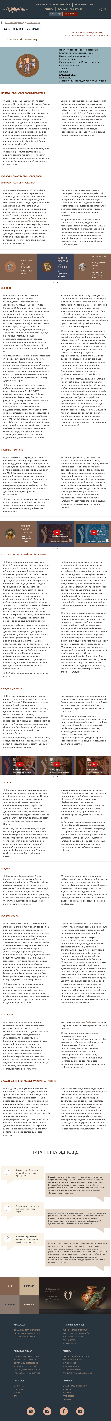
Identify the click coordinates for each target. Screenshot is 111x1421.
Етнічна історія (33, 23)
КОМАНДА (29, 1286)
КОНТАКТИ (10, 1305)
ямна (42, 308)
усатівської (8, 821)
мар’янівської (89, 1022)
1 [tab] (53, 282)
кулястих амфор (40, 933)
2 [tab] (57, 282)
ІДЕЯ (10, 1286)
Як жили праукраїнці (14, 23)
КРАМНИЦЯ (29, 1305)
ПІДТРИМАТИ (70, 14)
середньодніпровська (20, 699)
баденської (9, 879)
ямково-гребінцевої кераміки (31, 221)
